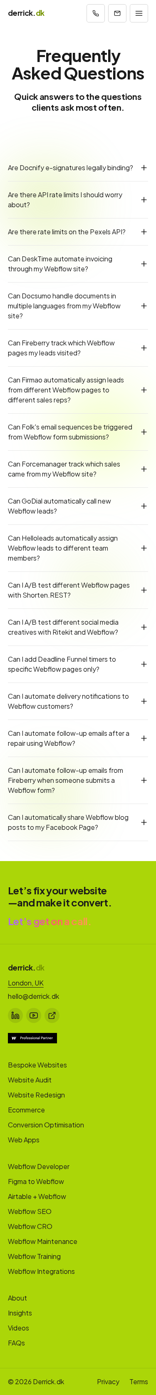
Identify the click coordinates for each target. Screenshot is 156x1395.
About (17, 1297)
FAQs (16, 1342)
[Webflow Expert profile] (32, 1038)
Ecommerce (26, 1109)
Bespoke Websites (37, 1064)
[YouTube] (33, 1015)
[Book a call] (96, 13)
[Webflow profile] (52, 1015)
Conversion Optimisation (46, 1124)
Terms (138, 1381)
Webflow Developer (38, 1166)
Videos (18, 1327)
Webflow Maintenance (42, 1241)
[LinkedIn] (15, 1015)
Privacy (108, 1381)
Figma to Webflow (36, 1181)
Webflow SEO (30, 1211)
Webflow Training (34, 1256)
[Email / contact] (117, 13)
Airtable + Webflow (37, 1196)
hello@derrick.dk (33, 996)
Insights (20, 1312)
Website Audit (30, 1079)
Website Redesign (36, 1094)
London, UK (26, 982)
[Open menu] (139, 13)
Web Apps (24, 1139)
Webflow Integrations (41, 1271)
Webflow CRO (30, 1226)
